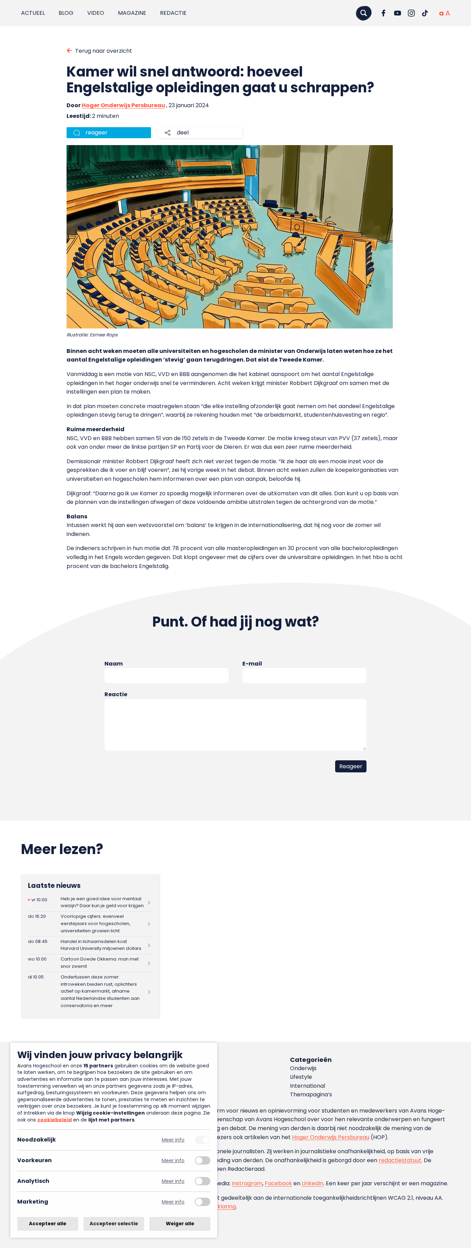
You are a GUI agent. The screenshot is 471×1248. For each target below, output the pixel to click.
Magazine (132, 13)
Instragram (247, 1183)
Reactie (115, 694)
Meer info (173, 1140)
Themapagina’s (311, 1094)
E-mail (252, 664)
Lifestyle (301, 1077)
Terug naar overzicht (103, 51)
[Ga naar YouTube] (397, 13)
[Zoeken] (363, 13)
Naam (113, 664)
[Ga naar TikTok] (425, 13)
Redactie (173, 13)
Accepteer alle (47, 1223)
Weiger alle (180, 1223)
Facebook (278, 1183)
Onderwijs (303, 1068)
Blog (66, 13)
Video (95, 13)
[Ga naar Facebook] (384, 13)
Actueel (33, 13)
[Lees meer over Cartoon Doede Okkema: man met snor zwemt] (90, 963)
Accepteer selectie (114, 1223)
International (307, 1086)
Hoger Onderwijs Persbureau (123, 105)
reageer (97, 132)
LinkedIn (312, 1183)
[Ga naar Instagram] (411, 13)
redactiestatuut (400, 1160)
